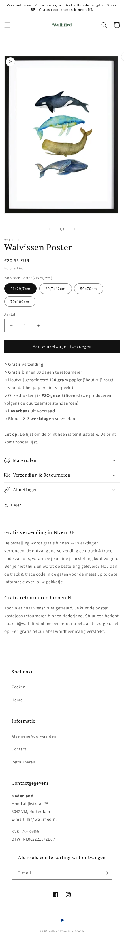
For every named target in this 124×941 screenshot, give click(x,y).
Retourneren (23, 762)
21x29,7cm (20, 288)
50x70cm (88, 288)
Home (17, 699)
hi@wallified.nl (42, 819)
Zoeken (19, 686)
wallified (54, 930)
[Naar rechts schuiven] (74, 229)
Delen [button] (16, 505)
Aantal (9, 314)
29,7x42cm (55, 288)
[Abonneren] (105, 873)
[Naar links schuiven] (49, 229)
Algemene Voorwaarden (34, 736)
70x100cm (19, 301)
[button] (7, 25)
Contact (19, 749)
